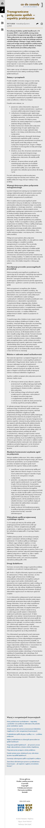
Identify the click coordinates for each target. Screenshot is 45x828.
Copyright (24, 786)
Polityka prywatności (24, 788)
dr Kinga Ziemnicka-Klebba (27, 706)
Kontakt (25, 792)
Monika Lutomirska (24, 694)
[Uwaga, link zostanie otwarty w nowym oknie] (24, 807)
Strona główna (25, 779)
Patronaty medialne (25, 790)
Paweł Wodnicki (27, 821)
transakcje (20, 24)
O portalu (24, 783)
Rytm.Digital (28, 824)
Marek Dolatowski (24, 683)
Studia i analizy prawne (25, 781)
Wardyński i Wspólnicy (27, 819)
